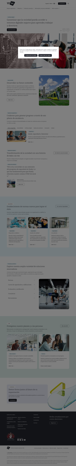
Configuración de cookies (30, 55)
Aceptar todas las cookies (45, 55)
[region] (38, 52)
